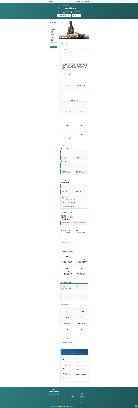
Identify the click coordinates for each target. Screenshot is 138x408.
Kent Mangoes (72, 392)
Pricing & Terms (52, 37)
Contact (83, 1)
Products (79, 1)
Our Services (75, 1)
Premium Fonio (72, 396)
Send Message (81, 374)
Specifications (52, 27)
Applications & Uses (53, 42)
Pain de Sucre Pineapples (74, 393)
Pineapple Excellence (51, 32)
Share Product (77, 15)
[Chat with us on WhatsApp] (136, 406)
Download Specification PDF (64, 15)
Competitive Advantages (52, 40)
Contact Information (53, 46)
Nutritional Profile (52, 44)
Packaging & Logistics (52, 35)
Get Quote (87, 1)
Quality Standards (52, 29)
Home (71, 1)
